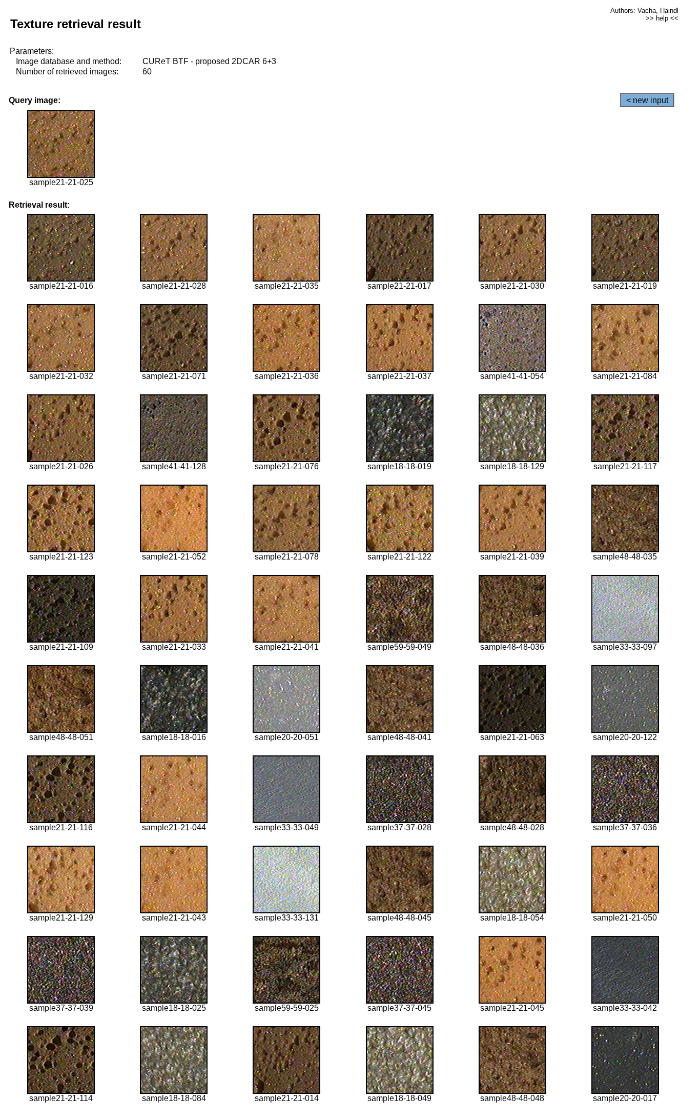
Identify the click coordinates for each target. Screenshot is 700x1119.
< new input (647, 100)
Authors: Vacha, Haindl (644, 10)
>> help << (662, 18)
